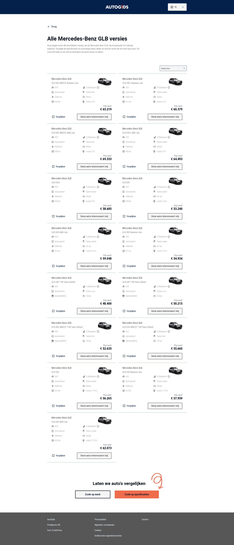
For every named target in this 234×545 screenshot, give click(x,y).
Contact (145, 519)
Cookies (98, 530)
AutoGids (51, 519)
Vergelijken (60, 117)
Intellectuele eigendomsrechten (108, 535)
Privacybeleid (100, 519)
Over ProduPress (54, 530)
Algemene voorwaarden (104, 525)
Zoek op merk (92, 494)
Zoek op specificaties (137, 494)
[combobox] (177, 7)
